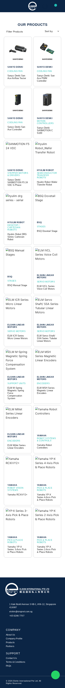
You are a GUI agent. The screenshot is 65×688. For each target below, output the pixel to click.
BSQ (39, 222)
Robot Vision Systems (15, 489)
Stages (41, 227)
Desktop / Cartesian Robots (13, 227)
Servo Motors (46, 282)
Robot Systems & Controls (46, 439)
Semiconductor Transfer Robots (47, 175)
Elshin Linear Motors (45, 276)
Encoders (43, 383)
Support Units (16, 383)
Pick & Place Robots (44, 489)
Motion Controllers (45, 122)
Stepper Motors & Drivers (17, 174)
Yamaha (42, 436)
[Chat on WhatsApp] (55, 675)
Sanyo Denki (15, 67)
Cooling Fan (15, 71)
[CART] (59, 6)
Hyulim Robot (45, 170)
